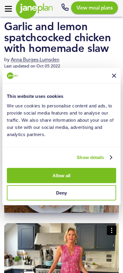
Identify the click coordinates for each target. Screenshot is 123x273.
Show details (90, 157)
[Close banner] (114, 76)
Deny (61, 192)
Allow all (61, 175)
